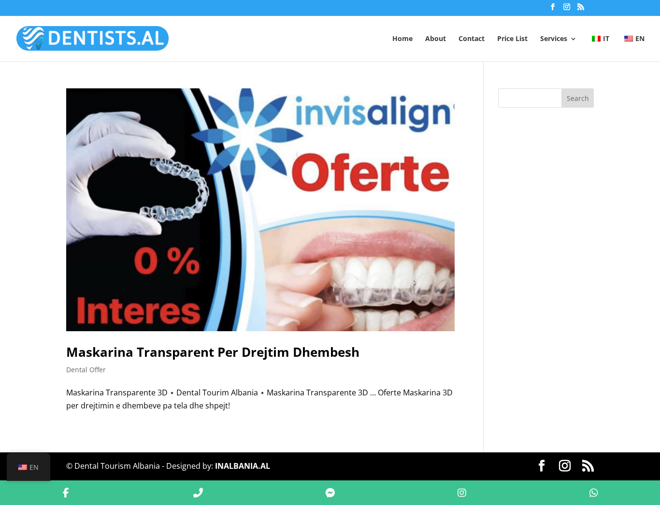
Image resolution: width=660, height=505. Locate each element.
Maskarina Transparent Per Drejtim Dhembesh (212, 352)
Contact (472, 39)
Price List (512, 39)
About (435, 39)
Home (402, 39)
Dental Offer (86, 369)
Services (553, 39)
